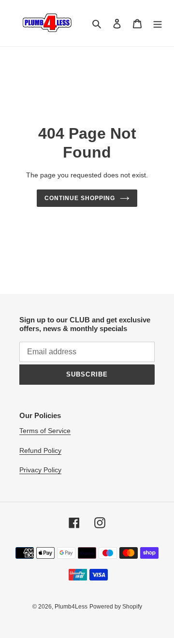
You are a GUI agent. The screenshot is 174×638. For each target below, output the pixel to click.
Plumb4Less (71, 606)
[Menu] (157, 23)
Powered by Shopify (115, 606)
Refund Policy (40, 450)
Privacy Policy (40, 470)
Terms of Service (45, 431)
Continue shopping (79, 198)
